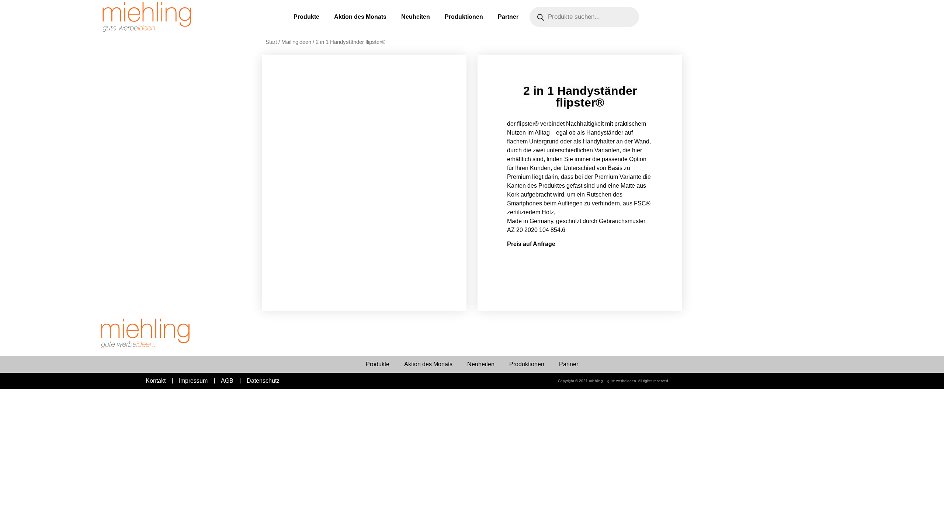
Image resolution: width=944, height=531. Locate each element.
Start (271, 42)
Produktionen (464, 17)
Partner (508, 17)
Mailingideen (296, 42)
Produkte (306, 17)
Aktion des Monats (360, 17)
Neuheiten (415, 17)
